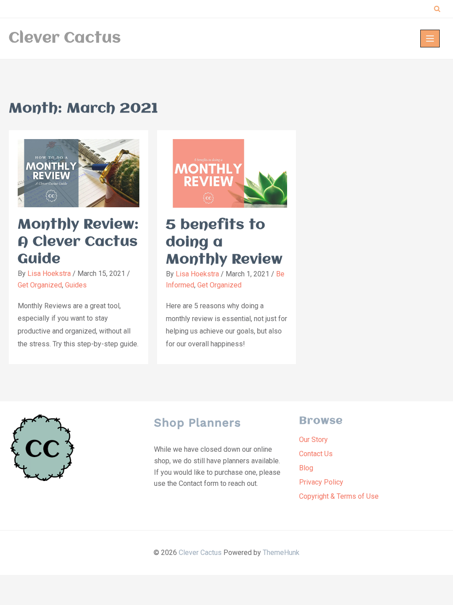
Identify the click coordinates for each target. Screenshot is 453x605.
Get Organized (40, 285)
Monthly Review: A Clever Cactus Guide (78, 242)
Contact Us (316, 454)
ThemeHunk (281, 552)
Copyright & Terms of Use (339, 496)
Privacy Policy (321, 482)
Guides (76, 285)
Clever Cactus (65, 38)
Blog (306, 468)
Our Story (313, 439)
